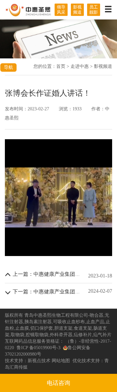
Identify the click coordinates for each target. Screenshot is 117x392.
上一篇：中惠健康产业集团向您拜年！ (57, 274)
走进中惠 (80, 66)
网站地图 (61, 360)
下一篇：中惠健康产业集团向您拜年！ (57, 291)
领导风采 (61, 10)
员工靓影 (93, 10)
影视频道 (77, 10)
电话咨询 (58, 383)
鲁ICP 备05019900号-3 (38, 347)
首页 (60, 66)
